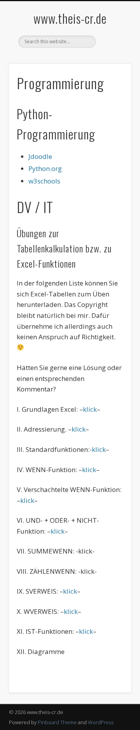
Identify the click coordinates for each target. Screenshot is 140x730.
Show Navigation (113, 69)
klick (90, 409)
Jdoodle (40, 156)
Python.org (45, 168)
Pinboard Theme (57, 722)
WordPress (101, 722)
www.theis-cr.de (70, 18)
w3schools (44, 180)
